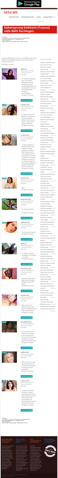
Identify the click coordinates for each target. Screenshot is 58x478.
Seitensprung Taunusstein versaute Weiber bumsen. (47, 302)
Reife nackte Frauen (23, 474)
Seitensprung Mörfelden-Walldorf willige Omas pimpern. (47, 256)
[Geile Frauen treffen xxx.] (11, 12)
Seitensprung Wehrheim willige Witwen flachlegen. (47, 277)
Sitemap (12, 476)
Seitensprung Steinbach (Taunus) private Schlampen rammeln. (47, 145)
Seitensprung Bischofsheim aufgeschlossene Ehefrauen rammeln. (47, 230)
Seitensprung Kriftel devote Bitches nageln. (47, 108)
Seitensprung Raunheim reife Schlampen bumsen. (47, 183)
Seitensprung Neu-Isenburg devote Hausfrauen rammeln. (47, 270)
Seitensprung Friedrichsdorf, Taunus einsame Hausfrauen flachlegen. (47, 294)
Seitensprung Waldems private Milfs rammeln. (47, 223)
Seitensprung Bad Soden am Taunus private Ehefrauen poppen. (47, 65)
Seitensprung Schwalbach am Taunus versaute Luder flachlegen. (47, 115)
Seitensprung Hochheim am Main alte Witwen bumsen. (47, 197)
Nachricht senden (26, 100)
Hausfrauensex (14, 474)
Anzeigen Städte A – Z (49, 17)
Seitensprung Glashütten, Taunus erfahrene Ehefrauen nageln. (47, 168)
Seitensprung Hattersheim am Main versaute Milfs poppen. (47, 138)
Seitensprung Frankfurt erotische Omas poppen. (47, 238)
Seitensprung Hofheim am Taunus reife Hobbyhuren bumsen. (47, 86)
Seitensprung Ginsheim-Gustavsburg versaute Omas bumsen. (47, 249)
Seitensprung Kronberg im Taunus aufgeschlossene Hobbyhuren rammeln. (47, 123)
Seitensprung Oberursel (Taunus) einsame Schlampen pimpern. (47, 176)
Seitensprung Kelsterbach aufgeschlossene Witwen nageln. (47, 154)
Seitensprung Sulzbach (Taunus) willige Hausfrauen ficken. (47, 101)
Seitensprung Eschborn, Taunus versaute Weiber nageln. (47, 131)
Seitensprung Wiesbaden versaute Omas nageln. (47, 217)
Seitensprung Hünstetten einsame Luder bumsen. (47, 308)
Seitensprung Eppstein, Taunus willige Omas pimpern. (47, 71)
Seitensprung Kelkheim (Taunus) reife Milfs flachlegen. (27, 73)
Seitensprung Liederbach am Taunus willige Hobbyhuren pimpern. (47, 78)
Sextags (38, 17)
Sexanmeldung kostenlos (27, 17)
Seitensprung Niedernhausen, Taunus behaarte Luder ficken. (47, 160)
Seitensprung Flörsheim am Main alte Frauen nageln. (47, 190)
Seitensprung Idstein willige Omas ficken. (47, 244)
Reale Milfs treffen (14, 17)
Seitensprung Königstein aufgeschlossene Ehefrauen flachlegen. (47, 94)
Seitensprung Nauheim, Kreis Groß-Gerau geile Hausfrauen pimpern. (47, 285)
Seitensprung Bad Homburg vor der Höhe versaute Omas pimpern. (47, 211)
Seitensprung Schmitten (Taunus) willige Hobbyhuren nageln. (47, 204)
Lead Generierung (7, 476)
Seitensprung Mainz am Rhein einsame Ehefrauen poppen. (47, 263)
